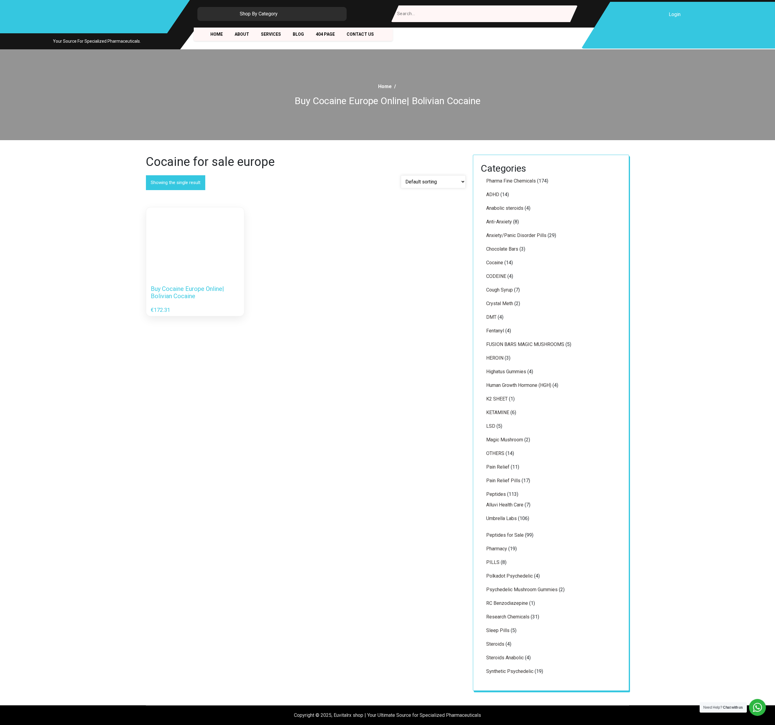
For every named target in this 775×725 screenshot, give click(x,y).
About (242, 34)
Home (216, 34)
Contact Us (360, 34)
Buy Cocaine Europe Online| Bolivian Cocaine (187, 292)
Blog (298, 34)
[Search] (569, 13)
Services (271, 34)
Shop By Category (259, 14)
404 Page (325, 34)
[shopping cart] (691, 14)
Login (675, 14)
